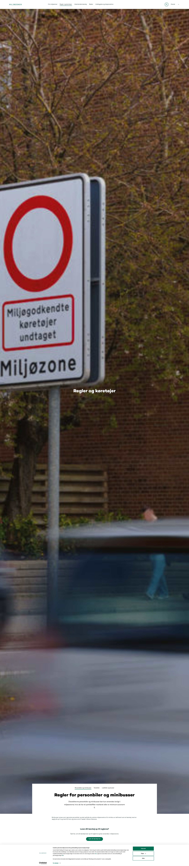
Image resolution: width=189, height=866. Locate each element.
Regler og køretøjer (66, 4)
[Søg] (166, 4)
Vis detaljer (56, 863)
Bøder (91, 4)
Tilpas (142, 853)
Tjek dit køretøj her (94, 839)
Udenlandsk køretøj (80, 4)
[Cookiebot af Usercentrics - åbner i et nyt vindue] (42, 863)
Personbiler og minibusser (83, 788)
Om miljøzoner (52, 4)
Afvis (143, 858)
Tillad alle (143, 848)
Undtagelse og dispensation (104, 4)
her (96, 853)
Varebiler (97, 788)
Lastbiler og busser (108, 788)
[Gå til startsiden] (15, 4)
